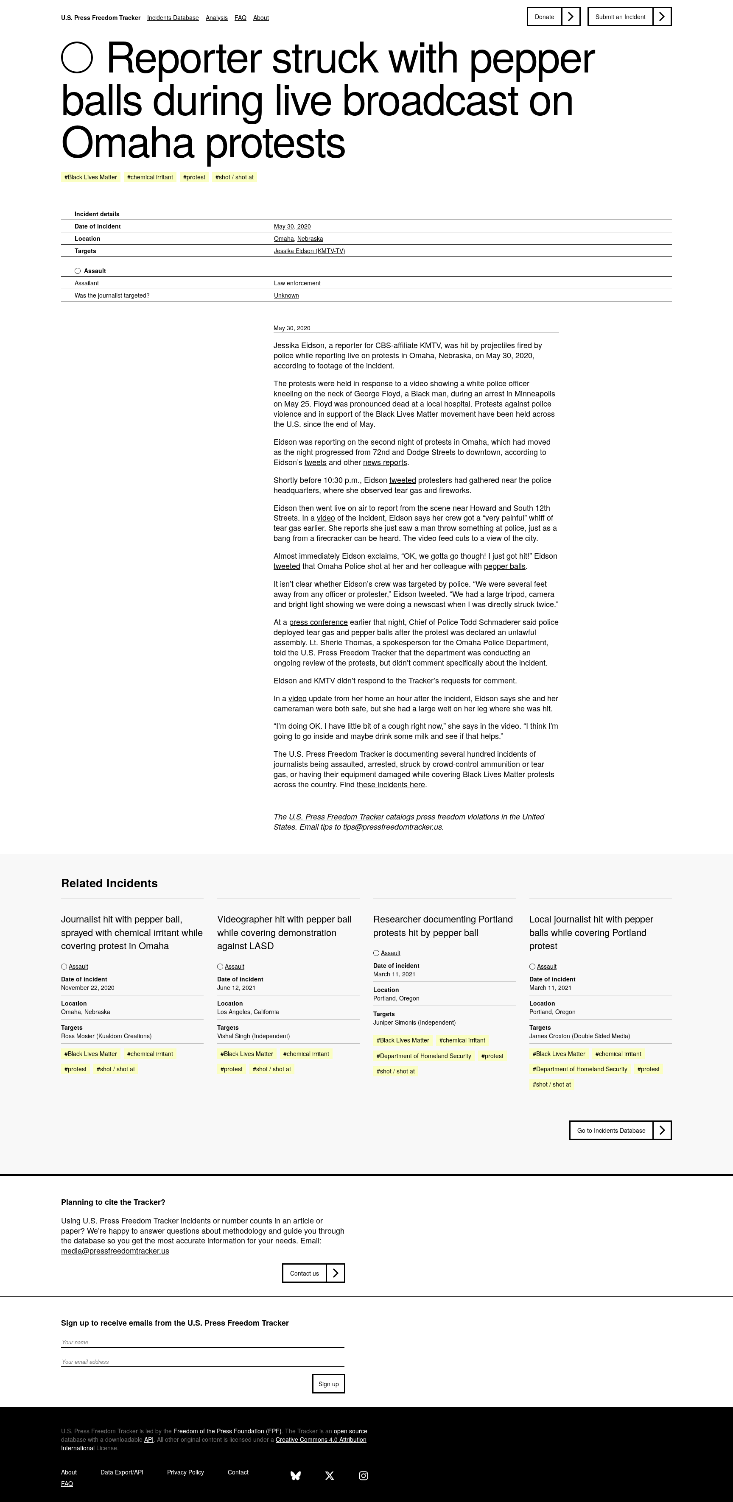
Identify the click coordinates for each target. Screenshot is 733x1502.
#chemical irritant (150, 177)
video (326, 517)
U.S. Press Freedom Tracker (100, 17)
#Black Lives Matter (90, 177)
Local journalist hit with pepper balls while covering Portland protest (591, 932)
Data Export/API (122, 1472)
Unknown (286, 295)
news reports (385, 461)
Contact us (304, 1273)
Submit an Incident (621, 16)
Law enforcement (297, 283)
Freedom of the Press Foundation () (227, 1431)
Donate (544, 16)
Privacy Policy (185, 1472)
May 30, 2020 (292, 226)
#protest (194, 177)
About (261, 17)
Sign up (329, 1383)
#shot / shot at (234, 177)
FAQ (240, 17)
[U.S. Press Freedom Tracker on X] (330, 1477)
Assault (95, 270)
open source (350, 1431)
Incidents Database (173, 17)
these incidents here (391, 783)
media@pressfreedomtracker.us (115, 1250)
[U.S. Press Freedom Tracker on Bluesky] (296, 1477)
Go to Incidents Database (611, 1130)
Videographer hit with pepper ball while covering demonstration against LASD (284, 932)
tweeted (402, 479)
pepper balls (505, 565)
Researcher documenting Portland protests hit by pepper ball (443, 925)
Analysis (217, 17)
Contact (238, 1472)
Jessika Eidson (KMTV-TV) (309, 250)
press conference (318, 621)
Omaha (284, 238)
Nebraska (310, 238)
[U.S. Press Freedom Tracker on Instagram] (363, 1477)
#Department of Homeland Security (424, 1055)
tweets (316, 461)
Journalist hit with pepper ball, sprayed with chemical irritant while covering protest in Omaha (132, 932)
